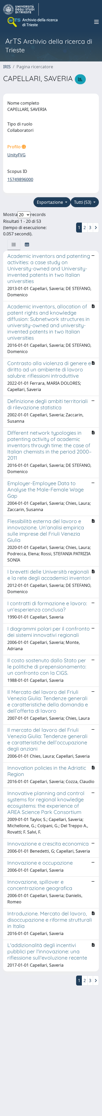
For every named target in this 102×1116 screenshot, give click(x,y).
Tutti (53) (83, 202)
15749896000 (20, 179)
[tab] (13, 244)
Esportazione (50, 202)
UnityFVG (16, 155)
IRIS (7, 67)
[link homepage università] (33, 22)
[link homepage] (21, 9)
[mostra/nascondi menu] (96, 22)
